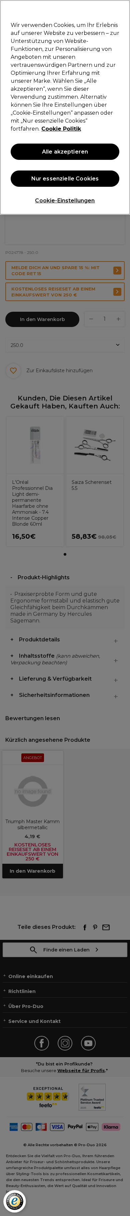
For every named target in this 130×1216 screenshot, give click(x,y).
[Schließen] (122, 9)
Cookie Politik (61, 129)
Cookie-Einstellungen (65, 200)
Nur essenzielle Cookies (65, 178)
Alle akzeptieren (65, 152)
